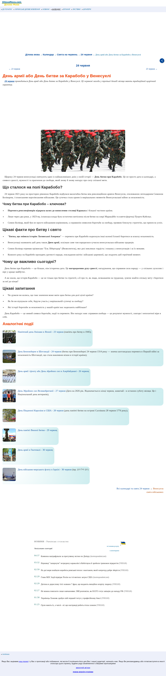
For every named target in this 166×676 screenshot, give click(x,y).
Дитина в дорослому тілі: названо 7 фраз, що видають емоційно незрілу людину (76, 584)
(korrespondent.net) (98, 556)
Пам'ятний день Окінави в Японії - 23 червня (40, 332)
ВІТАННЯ (66, 9)
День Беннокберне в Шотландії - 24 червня (39, 351)
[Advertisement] (78, 33)
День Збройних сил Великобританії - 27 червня (41, 391)
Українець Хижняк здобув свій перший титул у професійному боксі (71, 598)
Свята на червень (67, 54)
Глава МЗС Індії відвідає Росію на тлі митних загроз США (67, 577)
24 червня (86, 54)
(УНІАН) (123, 563)
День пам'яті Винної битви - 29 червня (37, 430)
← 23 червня (14, 69)
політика (6, 654)
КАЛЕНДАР (56, 9)
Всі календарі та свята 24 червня (133, 488)
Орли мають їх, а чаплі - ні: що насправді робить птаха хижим (68, 605)
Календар (48, 54)
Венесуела (158, 488)
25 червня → (151, 69)
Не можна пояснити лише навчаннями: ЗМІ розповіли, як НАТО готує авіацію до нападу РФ (82, 591)
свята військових (154, 492)
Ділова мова (32, 54)
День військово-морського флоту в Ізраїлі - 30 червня (44, 469)
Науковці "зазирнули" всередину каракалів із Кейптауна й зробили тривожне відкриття (79, 563)
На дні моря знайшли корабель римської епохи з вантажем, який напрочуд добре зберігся (80, 570)
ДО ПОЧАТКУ (7, 9)
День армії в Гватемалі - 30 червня (35, 450)
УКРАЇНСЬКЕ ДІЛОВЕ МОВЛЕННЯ (27, 9)
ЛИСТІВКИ (76, 9)
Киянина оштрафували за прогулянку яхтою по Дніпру (65, 556)
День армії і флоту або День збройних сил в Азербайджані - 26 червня (53, 371)
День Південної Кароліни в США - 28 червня (40, 410)
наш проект (24, 661)
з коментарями (114, 551)
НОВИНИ (46, 9)
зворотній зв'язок (83, 668)
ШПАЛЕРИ (87, 9)
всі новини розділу (113, 546)
